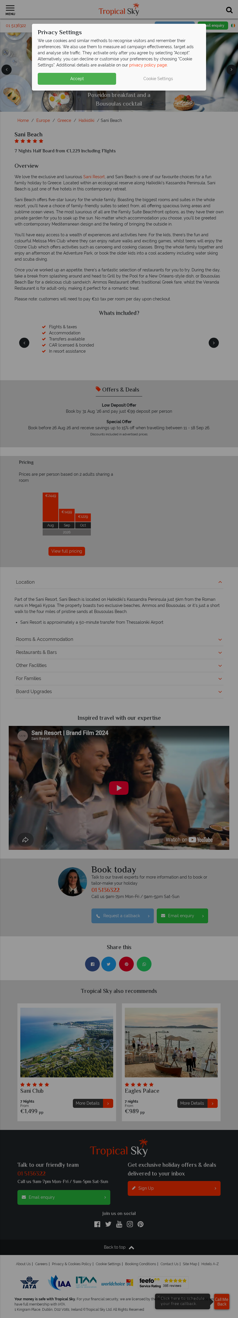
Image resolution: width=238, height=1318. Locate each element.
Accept (77, 78)
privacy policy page (148, 65)
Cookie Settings (158, 78)
